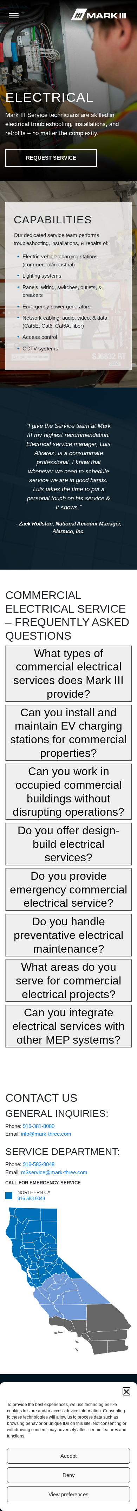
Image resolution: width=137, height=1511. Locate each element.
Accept (68, 1456)
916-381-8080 (38, 1126)
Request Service (51, 158)
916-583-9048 (38, 1164)
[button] (126, 1390)
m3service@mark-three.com (54, 1172)
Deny (69, 1475)
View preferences (68, 1494)
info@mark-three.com (46, 1134)
